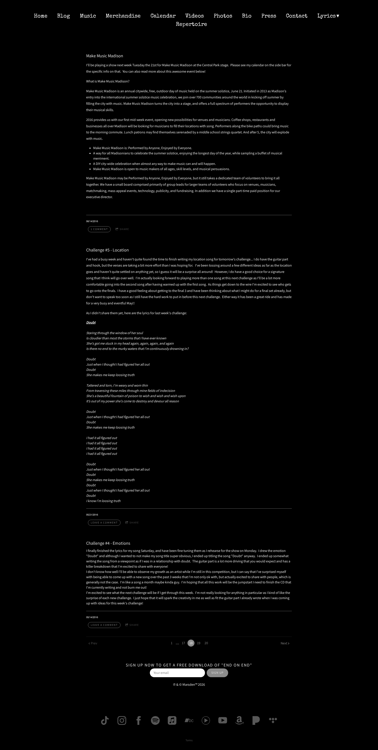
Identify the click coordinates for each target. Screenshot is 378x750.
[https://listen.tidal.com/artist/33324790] (273, 720)
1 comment (99, 229)
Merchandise (123, 16)
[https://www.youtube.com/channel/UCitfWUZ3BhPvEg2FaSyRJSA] (222, 720)
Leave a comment (104, 522)
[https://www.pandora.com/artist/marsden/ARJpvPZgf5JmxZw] (256, 720)
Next (284, 643)
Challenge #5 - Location (107, 250)
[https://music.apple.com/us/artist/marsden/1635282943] (172, 720)
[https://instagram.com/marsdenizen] (121, 720)
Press (268, 16)
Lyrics (326, 16)
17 (183, 643)
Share (124, 229)
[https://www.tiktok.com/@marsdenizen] (105, 720)
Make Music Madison (104, 56)
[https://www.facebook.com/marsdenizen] (138, 720)
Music (88, 16)
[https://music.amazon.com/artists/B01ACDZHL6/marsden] (239, 720)
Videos (194, 16)
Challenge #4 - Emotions (108, 543)
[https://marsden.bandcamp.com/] (189, 720)
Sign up (217, 673)
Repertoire (191, 24)
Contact (297, 16)
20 (206, 643)
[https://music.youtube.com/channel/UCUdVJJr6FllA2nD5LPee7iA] (205, 720)
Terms (189, 740)
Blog (63, 16)
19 (198, 643)
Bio (247, 16)
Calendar (163, 16)
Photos (223, 16)
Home (40, 16)
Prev (94, 643)
